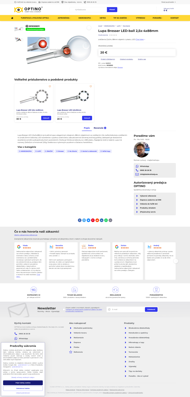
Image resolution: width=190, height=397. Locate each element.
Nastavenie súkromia (117, 390)
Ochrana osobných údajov (99, 390)
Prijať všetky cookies (23, 383)
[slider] (27, 248)
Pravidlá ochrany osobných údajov (115, 393)
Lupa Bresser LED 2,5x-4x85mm (29, 110)
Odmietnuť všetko (23, 388)
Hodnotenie (103, 35)
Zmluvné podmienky (135, 393)
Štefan (91, 245)
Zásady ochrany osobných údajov (23, 377)
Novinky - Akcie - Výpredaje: (49, 311)
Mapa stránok (70, 390)
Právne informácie (82, 390)
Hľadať (112, 10)
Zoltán (123, 245)
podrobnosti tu (23, 365)
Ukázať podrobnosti (23, 393)
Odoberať (151, 309)
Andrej (156, 245)
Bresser (120, 67)
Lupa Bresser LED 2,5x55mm (69, 110)
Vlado (25, 245)
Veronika (59, 245)
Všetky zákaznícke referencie (25, 235)
